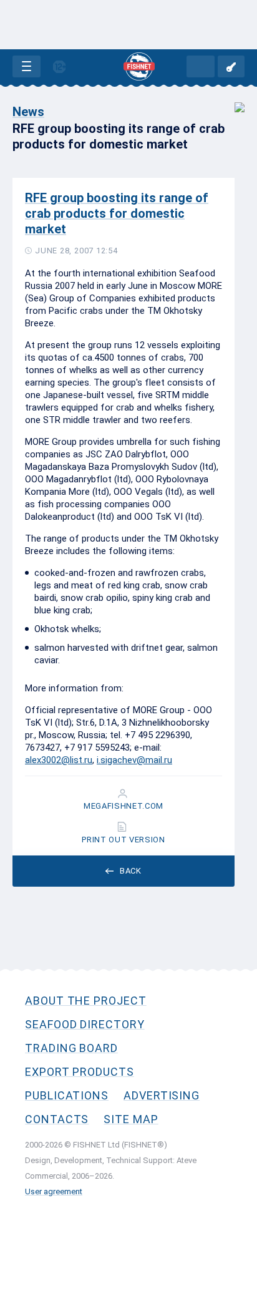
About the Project (86, 1000)
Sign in (231, 66)
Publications (67, 1095)
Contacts (57, 1119)
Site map (131, 1119)
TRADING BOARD (71, 1048)
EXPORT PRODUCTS (79, 1071)
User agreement (53, 1191)
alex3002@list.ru (58, 760)
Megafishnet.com (123, 806)
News (28, 111)
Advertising (162, 1095)
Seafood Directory (85, 1024)
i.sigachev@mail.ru (134, 760)
